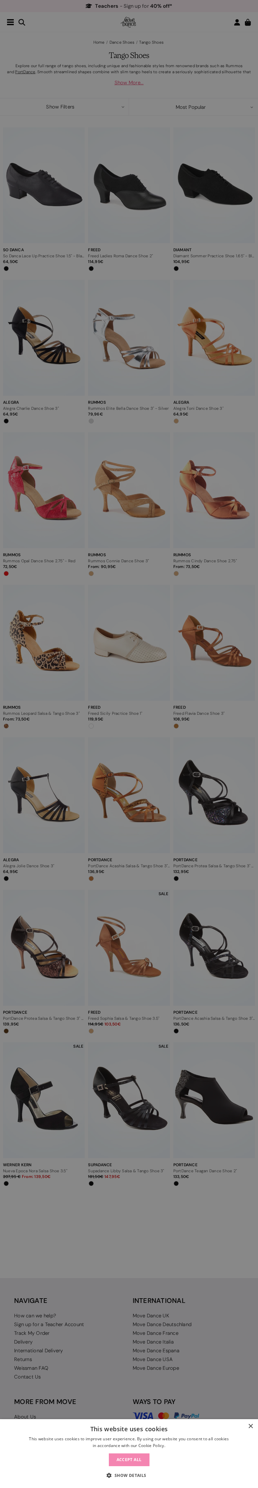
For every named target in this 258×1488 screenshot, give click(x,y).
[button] (129, 1475)
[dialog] (129, 1453)
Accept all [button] (129, 1459)
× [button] (250, 1426)
